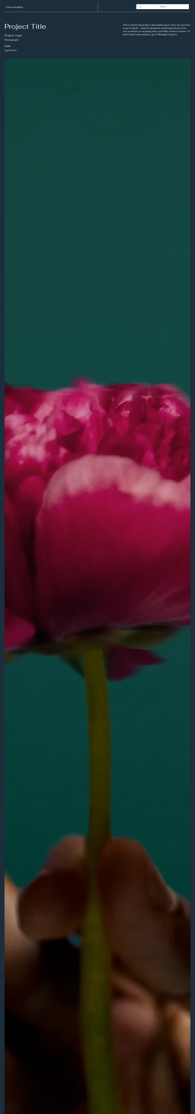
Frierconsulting (14, 7)
